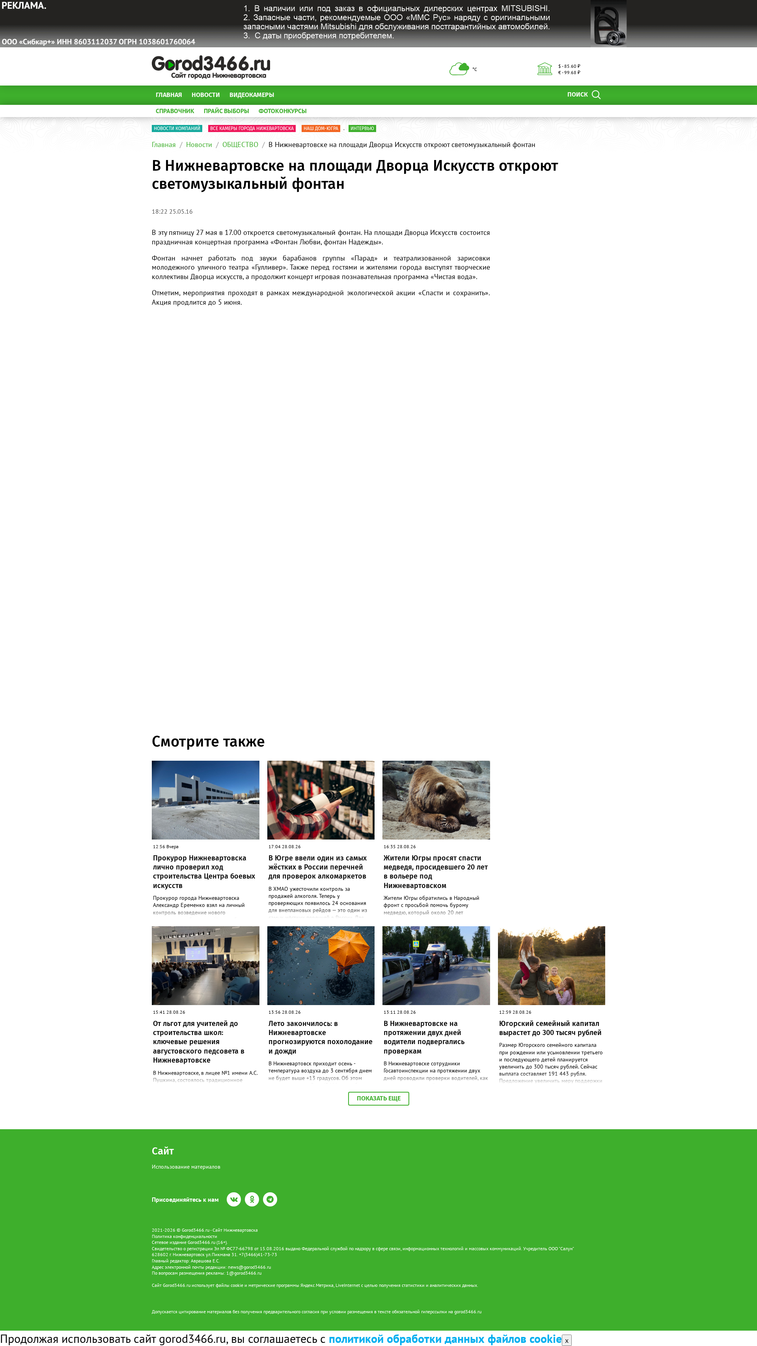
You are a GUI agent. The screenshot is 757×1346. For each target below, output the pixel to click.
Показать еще (379, 1098)
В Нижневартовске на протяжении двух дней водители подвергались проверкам (424, 1037)
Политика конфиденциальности (184, 1236)
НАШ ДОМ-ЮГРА (321, 128)
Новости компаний (177, 128)
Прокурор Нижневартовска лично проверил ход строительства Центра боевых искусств (204, 872)
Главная (169, 95)
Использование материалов (186, 1166)
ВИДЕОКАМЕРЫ (251, 95)
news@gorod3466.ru (249, 1267)
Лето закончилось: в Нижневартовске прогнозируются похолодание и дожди (320, 1037)
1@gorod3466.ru (243, 1273)
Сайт (163, 1151)
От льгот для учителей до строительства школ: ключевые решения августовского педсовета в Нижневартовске (198, 1042)
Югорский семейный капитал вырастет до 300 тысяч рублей (550, 1028)
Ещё (289, 95)
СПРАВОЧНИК (175, 111)
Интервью (362, 128)
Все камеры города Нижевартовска (252, 128)
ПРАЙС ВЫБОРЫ (226, 111)
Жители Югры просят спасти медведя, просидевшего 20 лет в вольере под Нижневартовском (436, 872)
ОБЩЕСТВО (240, 144)
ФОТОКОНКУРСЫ (283, 111)
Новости (206, 95)
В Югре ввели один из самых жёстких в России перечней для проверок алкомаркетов (317, 867)
